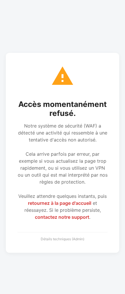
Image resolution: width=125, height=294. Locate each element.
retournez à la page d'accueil (59, 203)
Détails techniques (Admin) (62, 239)
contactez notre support (62, 217)
